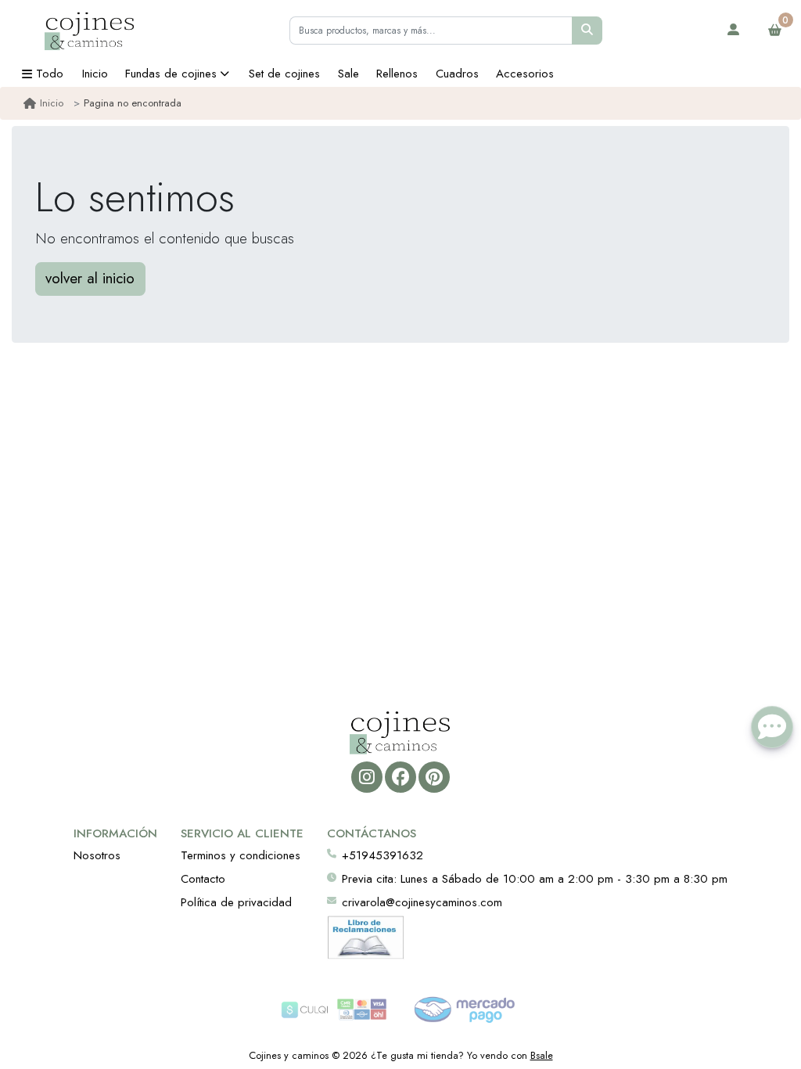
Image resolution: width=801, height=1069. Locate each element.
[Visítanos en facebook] (400, 776)
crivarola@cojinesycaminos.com (422, 902)
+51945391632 (382, 855)
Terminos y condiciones (240, 855)
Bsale (541, 1055)
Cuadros (457, 73)
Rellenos (397, 73)
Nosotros (97, 855)
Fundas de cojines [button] (171, 73)
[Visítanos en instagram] (366, 776)
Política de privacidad (236, 902)
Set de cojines (284, 73)
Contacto (203, 878)
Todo (49, 73)
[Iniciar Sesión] (733, 30)
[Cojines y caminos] (90, 30)
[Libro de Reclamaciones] (366, 936)
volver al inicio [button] (90, 278)
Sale (348, 73)
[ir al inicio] (400, 731)
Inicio (95, 73)
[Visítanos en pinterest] (433, 776)
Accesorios (525, 73)
